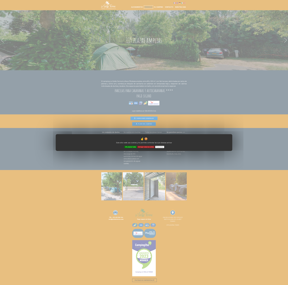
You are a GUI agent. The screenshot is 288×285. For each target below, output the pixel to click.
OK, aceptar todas (130, 147)
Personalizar (159, 147)
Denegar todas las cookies (146, 147)
